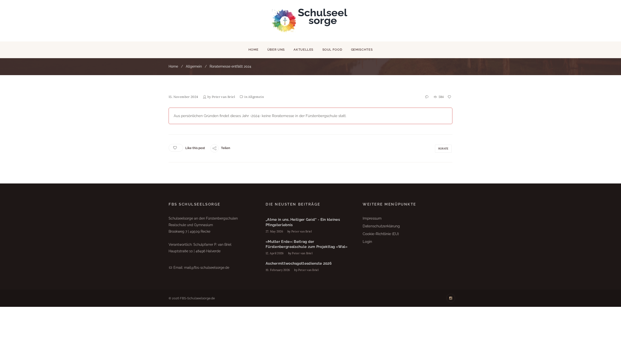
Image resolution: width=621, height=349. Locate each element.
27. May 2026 (274, 231)
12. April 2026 (275, 253)
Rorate (443, 148)
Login (367, 241)
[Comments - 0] (427, 97)
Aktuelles (303, 49)
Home (253, 49)
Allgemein (194, 66)
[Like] (449, 97)
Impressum (372, 218)
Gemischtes (362, 49)
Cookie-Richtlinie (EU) (381, 234)
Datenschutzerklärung (381, 226)
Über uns (276, 49)
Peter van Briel (223, 97)
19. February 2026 (278, 270)
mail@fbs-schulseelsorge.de (206, 268)
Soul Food (332, 49)
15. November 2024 (183, 97)
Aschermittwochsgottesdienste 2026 (299, 263)
